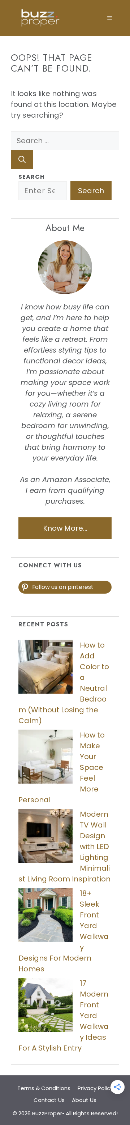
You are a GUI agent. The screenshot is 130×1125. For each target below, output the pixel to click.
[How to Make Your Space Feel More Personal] (45, 758)
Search (31, 177)
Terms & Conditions (43, 1088)
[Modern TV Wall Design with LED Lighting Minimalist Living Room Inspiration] (45, 837)
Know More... (65, 528)
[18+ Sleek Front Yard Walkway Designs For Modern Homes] (45, 916)
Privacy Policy (95, 1088)
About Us (84, 1100)
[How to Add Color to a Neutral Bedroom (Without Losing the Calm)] (45, 668)
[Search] (22, 159)
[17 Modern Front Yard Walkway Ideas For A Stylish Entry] (45, 1006)
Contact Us (49, 1100)
